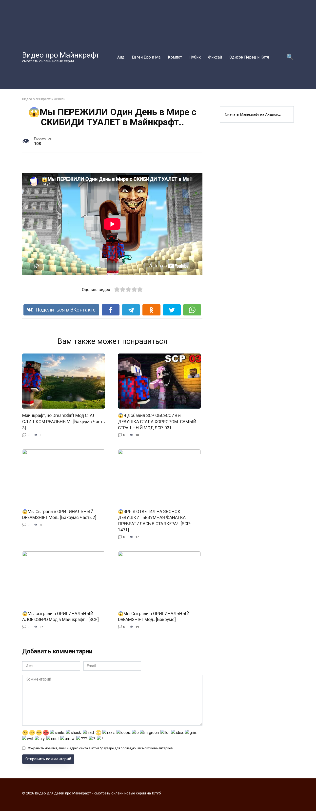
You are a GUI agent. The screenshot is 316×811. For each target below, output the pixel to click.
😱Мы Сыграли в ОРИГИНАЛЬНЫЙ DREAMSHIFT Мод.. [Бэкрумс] (153, 616)
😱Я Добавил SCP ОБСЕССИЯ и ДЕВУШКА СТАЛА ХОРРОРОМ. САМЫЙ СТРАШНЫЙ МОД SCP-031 (157, 421)
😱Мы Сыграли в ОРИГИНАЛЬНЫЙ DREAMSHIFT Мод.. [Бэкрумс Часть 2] (59, 514)
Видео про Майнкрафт (60, 55)
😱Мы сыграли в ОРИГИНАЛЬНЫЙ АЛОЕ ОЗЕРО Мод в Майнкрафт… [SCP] (60, 616)
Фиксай (215, 57)
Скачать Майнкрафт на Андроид (253, 114)
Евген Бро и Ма (146, 57)
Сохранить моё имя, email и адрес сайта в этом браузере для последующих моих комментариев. (101, 748)
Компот (175, 57)
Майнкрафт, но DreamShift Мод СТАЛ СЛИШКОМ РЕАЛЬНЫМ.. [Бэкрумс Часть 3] (63, 421)
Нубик (195, 57)
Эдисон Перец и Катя (249, 57)
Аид (120, 57)
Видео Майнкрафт (36, 99)
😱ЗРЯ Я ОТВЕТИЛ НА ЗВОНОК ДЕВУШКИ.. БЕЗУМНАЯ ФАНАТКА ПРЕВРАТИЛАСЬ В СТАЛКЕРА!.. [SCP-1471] (154, 520)
